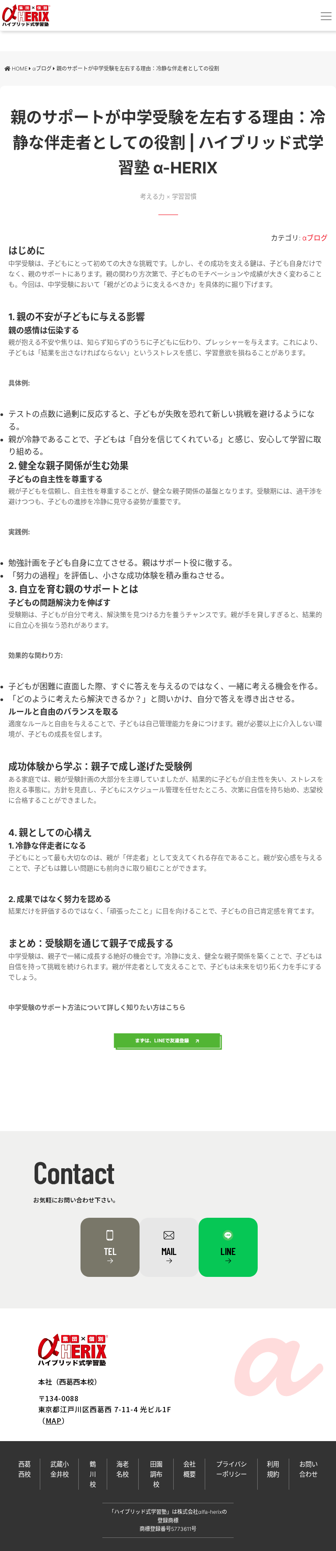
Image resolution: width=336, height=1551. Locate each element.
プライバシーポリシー (231, 1469)
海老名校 (122, 1469)
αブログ (315, 238)
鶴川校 (93, 1474)
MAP (54, 1420)
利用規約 (273, 1469)
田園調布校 (156, 1474)
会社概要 (189, 1469)
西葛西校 (24, 1469)
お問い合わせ (308, 1469)
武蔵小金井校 (59, 1469)
